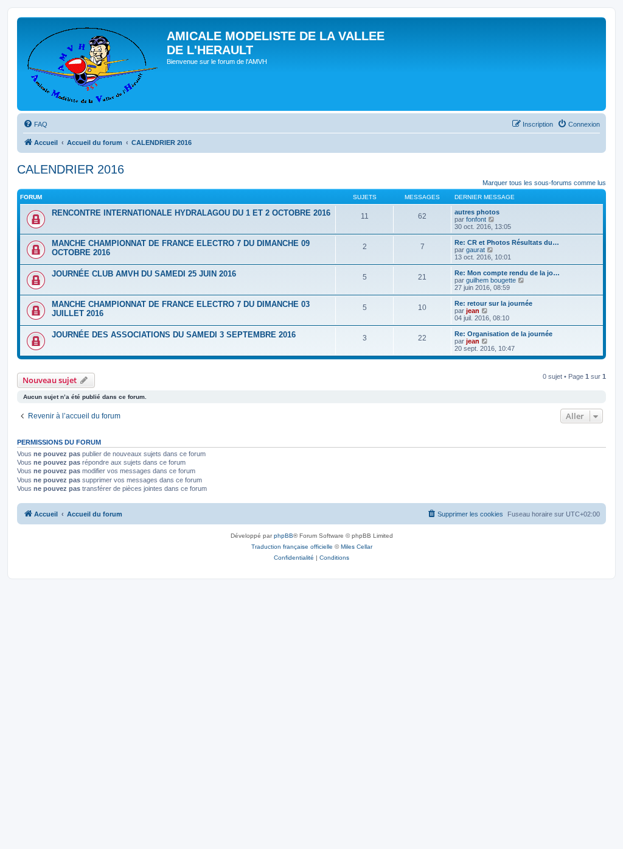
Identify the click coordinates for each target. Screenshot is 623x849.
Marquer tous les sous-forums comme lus (544, 182)
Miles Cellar (356, 546)
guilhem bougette (491, 280)
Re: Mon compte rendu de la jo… (507, 273)
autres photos (476, 212)
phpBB (283, 535)
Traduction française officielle (292, 546)
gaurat (475, 249)
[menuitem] (35, 124)
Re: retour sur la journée (493, 303)
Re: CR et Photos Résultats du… (506, 242)
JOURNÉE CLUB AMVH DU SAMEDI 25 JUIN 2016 (144, 273)
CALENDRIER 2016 (70, 169)
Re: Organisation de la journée (503, 333)
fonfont (476, 219)
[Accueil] (93, 64)
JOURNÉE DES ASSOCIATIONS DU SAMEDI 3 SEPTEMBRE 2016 (174, 334)
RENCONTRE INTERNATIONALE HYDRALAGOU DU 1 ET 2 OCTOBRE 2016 (191, 212)
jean (472, 310)
